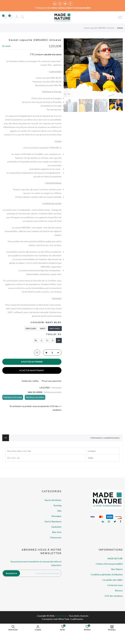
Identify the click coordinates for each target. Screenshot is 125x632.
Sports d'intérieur (53, 500)
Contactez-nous (115, 585)
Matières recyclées (35, 397)
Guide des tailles (30, 381)
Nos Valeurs (117, 569)
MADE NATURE (115, 558)
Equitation (56, 526)
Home (120, 28)
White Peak (63, 619)
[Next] (69, 68)
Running (57, 505)
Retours (119, 590)
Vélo (59, 510)
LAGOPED (45, 387)
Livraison (39, 54)
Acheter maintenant (31, 370)
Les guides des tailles (112, 579)
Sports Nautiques (53, 521)
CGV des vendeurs (114, 596)
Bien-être (56, 532)
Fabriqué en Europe (13, 397)
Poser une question (51, 381)
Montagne (56, 516)
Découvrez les (63, 7)
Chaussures (55, 537)
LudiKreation (77, 619)
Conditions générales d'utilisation (107, 574)
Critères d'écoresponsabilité (109, 563)
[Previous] (117, 68)
